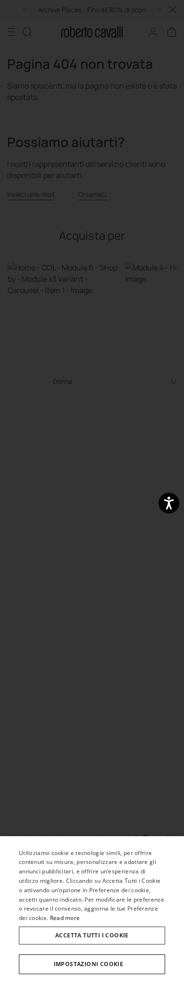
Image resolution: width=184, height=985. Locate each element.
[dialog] (92, 910)
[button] (92, 964)
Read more (65, 918)
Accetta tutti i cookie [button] (92, 935)
